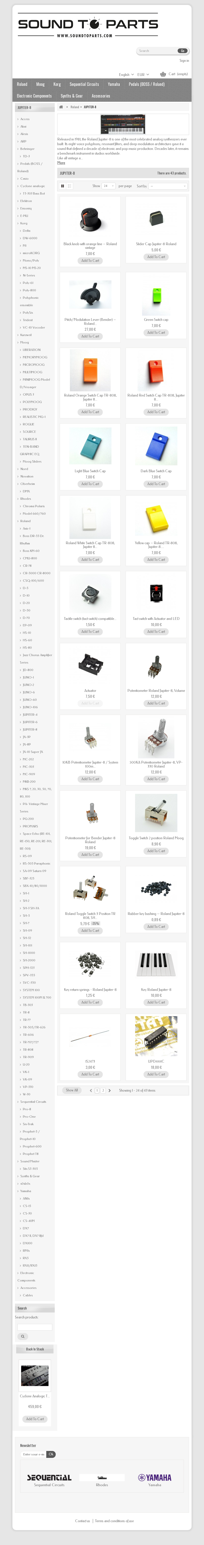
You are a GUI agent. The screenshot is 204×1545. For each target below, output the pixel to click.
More (61, 163)
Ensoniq (26, 208)
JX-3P (26, 737)
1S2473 (90, 1061)
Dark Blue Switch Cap (156, 471)
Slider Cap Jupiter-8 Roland (156, 244)
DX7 (25, 1228)
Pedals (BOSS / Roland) (146, 84)
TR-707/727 (30, 1042)
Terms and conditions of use (114, 1521)
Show (96, 186)
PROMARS (30, 826)
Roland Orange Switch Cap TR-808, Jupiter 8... (90, 397)
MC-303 (28, 767)
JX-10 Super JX (32, 752)
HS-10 (26, 633)
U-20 (26, 1064)
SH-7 (25, 923)
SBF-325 (28, 878)
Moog (40, 84)
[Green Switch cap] (156, 294)
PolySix (27, 312)
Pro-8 (26, 1109)
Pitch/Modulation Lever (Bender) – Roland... (90, 322)
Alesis (24, 134)
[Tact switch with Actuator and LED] (156, 593)
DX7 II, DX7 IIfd (33, 1236)
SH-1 (25, 893)
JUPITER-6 (30, 722)
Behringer (27, 149)
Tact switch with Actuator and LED (156, 619)
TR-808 (27, 1049)
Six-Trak (28, 1124)
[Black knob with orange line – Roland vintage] (90, 219)
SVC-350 (29, 982)
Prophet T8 (30, 1154)
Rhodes (25, 499)
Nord (24, 469)
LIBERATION (31, 350)
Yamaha (114, 84)
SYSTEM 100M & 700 (36, 997)
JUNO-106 (30, 707)
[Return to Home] (60, 107)
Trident (27, 320)
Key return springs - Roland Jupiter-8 (90, 990)
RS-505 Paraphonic (36, 863)
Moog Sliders (32, 461)
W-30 (26, 1094)
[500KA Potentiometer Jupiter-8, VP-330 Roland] (156, 737)
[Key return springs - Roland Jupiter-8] (90, 964)
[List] (69, 186)
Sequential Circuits (84, 84)
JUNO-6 (28, 692)
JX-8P (26, 744)
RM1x (26, 1250)
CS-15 (26, 1206)
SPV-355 (28, 975)
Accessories (101, 96)
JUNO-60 (29, 700)
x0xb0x (25, 1183)
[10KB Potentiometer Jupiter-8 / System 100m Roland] (90, 737)
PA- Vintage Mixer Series (34, 807)
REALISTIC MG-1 (34, 417)
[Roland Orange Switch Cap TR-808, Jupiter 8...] (90, 370)
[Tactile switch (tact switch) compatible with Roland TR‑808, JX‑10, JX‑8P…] (90, 593)
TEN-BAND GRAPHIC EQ (29, 450)
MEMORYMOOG (34, 357)
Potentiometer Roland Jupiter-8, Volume (156, 691)
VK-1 (25, 1072)
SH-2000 (28, 960)
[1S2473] (90, 1036)
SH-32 (26, 938)
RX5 (25, 1258)
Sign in (184, 61)
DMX (26, 491)
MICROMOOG (33, 365)
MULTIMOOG (32, 372)
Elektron (26, 201)
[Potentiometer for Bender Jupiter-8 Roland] (90, 813)
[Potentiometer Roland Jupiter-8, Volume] (156, 665)
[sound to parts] (87, 25)
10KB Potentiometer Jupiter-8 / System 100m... (90, 764)
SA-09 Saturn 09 (34, 871)
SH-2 (25, 901)
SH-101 (27, 945)
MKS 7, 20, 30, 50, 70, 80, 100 (36, 792)
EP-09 (27, 625)
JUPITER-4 (29, 714)
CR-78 (27, 566)
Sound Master (30, 1161)
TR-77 (26, 1020)
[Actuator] (90, 665)
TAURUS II (29, 439)
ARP (23, 141)
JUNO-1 (28, 677)
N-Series (28, 275)
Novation (26, 476)
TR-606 (28, 1035)
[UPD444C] (156, 1036)
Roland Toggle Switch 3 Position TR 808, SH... (90, 916)
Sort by (142, 186)
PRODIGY (29, 409)
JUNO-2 (28, 685)
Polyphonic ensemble (29, 301)
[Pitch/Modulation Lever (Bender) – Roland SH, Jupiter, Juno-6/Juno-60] (90, 294)
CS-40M (28, 1221)
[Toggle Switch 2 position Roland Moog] (156, 813)
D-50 (26, 610)
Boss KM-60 (31, 551)
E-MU (24, 216)
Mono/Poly (30, 260)
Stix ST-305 (30, 1169)
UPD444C (156, 1061)
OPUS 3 (28, 394)
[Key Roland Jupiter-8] (156, 964)
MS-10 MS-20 (31, 268)
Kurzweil (26, 335)
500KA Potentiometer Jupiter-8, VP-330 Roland (156, 764)
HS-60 (27, 640)
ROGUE (28, 424)
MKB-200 (29, 781)
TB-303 (27, 1005)
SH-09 (27, 930)
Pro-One (29, 1116)
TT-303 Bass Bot (33, 193)
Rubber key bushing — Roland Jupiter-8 (156, 914)
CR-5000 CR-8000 (36, 573)
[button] (29, 1481)
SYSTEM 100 (31, 990)
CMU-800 (29, 558)
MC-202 (28, 759)
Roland (22, 84)
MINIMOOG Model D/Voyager (35, 383)
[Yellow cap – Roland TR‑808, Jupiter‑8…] (156, 518)
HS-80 (27, 647)
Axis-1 (26, 528)
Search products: (27, 1317)
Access (25, 119)
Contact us (83, 1521)
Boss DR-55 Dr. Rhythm (32, 539)
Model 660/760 (34, 513)
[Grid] (62, 186)
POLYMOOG (32, 402)
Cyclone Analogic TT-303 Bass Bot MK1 (35, 1396)
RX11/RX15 (29, 1265)
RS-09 (27, 856)
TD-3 (26, 156)
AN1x (26, 1198)
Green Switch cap (156, 320)
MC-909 (28, 774)
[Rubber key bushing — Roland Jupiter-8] (156, 889)
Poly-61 (27, 283)
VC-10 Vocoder (33, 327)
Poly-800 (29, 290)
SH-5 (26, 915)
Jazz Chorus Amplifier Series (36, 658)
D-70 (26, 618)
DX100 (27, 1243)
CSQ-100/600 (33, 580)
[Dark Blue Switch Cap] (156, 446)
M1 (24, 245)
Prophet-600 (32, 1146)
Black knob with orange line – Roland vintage (90, 246)
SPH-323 (28, 968)
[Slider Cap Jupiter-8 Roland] (156, 219)
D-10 (26, 595)
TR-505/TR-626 (34, 1027)
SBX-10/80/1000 (34, 886)
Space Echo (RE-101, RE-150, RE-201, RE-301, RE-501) (36, 841)
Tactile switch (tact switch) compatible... (90, 619)
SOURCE (29, 432)
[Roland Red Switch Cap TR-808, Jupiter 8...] (156, 370)
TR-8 (26, 1012)
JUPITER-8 (29, 729)
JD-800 (27, 670)
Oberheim (27, 484)
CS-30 (27, 1213)
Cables (27, 1295)
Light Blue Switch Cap (90, 471)
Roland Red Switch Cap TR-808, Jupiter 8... (156, 397)
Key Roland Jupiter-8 (156, 990)
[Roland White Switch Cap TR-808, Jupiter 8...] (90, 518)
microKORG (31, 253)
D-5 (25, 588)
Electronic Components (34, 96)
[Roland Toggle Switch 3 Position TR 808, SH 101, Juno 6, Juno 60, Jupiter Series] (90, 889)
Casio (24, 178)
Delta (26, 231)
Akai (23, 126)
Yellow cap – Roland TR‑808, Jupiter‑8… (156, 545)
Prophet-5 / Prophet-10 (30, 1135)
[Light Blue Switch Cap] (90, 446)
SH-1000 (28, 953)
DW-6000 (29, 238)
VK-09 (27, 1079)
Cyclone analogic (32, 186)
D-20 (26, 603)
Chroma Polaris (33, 506)
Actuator (90, 691)
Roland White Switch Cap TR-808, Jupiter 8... (90, 545)
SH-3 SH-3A (30, 908)
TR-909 (28, 1057)
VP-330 (27, 1087)
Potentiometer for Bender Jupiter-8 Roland (90, 840)
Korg (57, 84)
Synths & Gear (72, 96)
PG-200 (28, 819)
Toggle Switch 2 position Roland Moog (156, 838)
